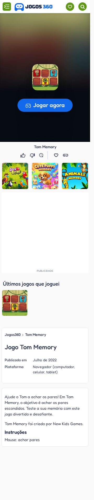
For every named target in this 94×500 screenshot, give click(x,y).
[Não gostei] (33, 155)
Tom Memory (35, 334)
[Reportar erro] (42, 155)
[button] (45, 77)
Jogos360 (13, 334)
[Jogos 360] (33, 7)
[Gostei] (23, 155)
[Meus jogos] (70, 7)
